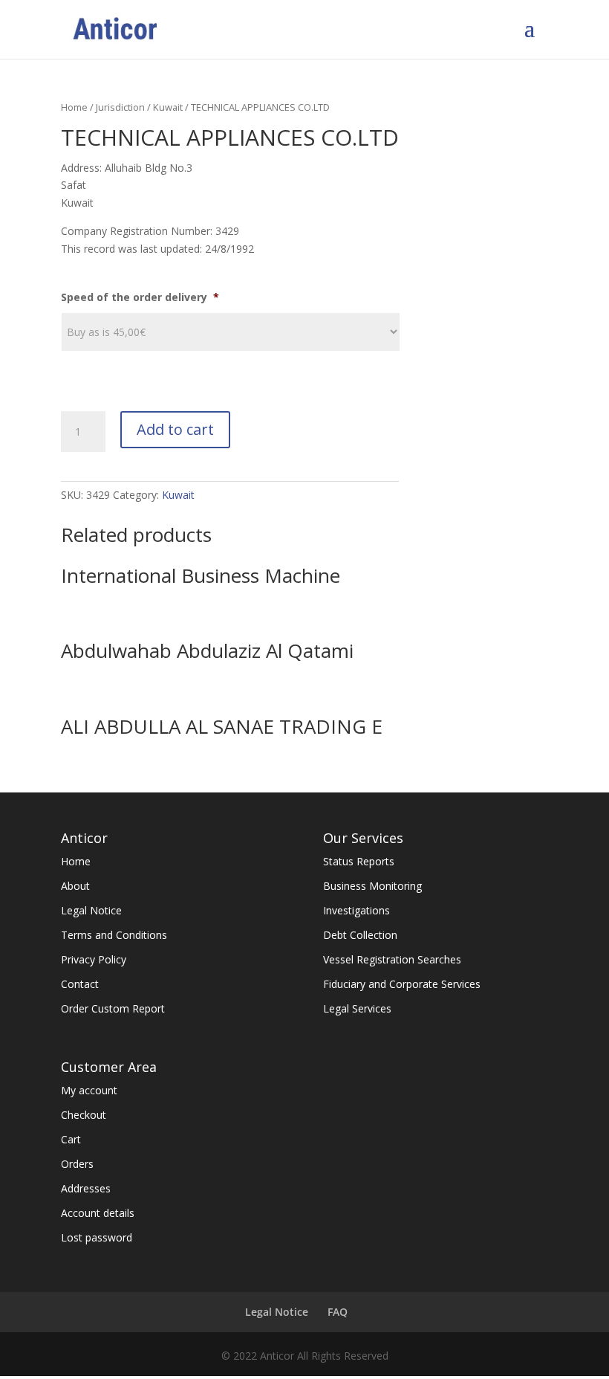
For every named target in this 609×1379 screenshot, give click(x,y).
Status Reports (358, 861)
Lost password (96, 1237)
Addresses (86, 1188)
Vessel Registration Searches (392, 959)
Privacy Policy (93, 959)
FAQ (338, 1312)
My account (89, 1090)
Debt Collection (360, 935)
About (75, 886)
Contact (80, 984)
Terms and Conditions (114, 935)
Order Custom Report (113, 1008)
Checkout (83, 1115)
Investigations (356, 910)
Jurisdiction (120, 107)
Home (74, 107)
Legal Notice (91, 910)
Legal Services (357, 1008)
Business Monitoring (372, 886)
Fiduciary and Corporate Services (402, 984)
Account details (97, 1213)
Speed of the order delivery (140, 297)
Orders (77, 1164)
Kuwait (168, 107)
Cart (71, 1139)
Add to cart (175, 429)
